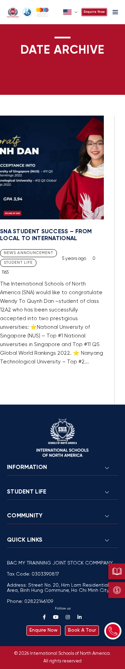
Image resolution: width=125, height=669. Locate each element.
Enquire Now (94, 12)
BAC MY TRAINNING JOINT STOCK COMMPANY (60, 563)
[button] (71, 12)
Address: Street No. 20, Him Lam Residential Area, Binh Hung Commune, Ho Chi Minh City (58, 588)
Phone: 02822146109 (30, 601)
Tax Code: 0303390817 (33, 574)
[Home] (33, 12)
